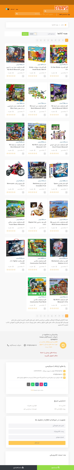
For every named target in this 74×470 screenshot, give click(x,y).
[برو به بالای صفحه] (28, 384)
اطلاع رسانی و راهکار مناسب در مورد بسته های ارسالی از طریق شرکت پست (48, 344)
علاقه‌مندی (63, 73)
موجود (31, 34)
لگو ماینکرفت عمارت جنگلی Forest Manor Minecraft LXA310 (16, 224)
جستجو (25, 34)
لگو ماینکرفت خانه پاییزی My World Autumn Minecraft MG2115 (59, 224)
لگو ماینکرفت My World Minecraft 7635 (61, 301)
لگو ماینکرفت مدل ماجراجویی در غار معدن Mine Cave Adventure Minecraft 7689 (15, 108)
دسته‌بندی (17, 467)
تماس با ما (62, 406)
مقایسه (53, 73)
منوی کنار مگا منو (46, 14)
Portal (32, 390)
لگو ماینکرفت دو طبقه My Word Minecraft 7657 (16, 146)
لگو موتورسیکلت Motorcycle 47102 (15, 185)
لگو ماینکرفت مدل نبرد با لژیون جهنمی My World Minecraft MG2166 (15, 69)
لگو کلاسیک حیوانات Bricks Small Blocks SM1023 (37, 68)
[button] (58, 76)
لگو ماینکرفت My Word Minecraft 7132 (39, 146)
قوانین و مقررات (32, 406)
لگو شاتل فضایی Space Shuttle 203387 (61, 185)
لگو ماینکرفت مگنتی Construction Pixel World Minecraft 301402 (38, 263)
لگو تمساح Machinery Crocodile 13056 (39, 185)
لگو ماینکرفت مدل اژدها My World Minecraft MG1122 (59, 107)
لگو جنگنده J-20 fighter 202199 (17, 262)
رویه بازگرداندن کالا (59, 409)
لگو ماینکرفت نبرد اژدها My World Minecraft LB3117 (38, 107)
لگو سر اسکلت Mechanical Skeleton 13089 (60, 262)
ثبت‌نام (12, 9)
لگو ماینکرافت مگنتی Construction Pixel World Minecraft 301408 (38, 302)
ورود (17, 9)
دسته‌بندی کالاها (63, 14)
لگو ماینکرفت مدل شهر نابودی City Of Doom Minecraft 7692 (59, 147)
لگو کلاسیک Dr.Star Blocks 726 (59, 68)
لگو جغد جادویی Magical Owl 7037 (37, 223)
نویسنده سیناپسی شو (30, 409)
